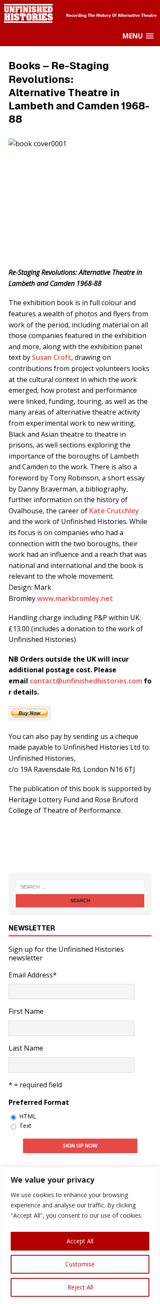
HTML (27, 1116)
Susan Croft (51, 357)
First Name (26, 1011)
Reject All (80, 1287)
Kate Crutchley (114, 510)
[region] (80, 1235)
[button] (138, 36)
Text (25, 1125)
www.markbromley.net (75, 598)
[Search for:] (80, 887)
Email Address (33, 975)
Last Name (26, 1048)
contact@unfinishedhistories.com (86, 681)
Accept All (80, 1241)
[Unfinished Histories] (80, 21)
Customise (80, 1264)
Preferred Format (39, 1102)
